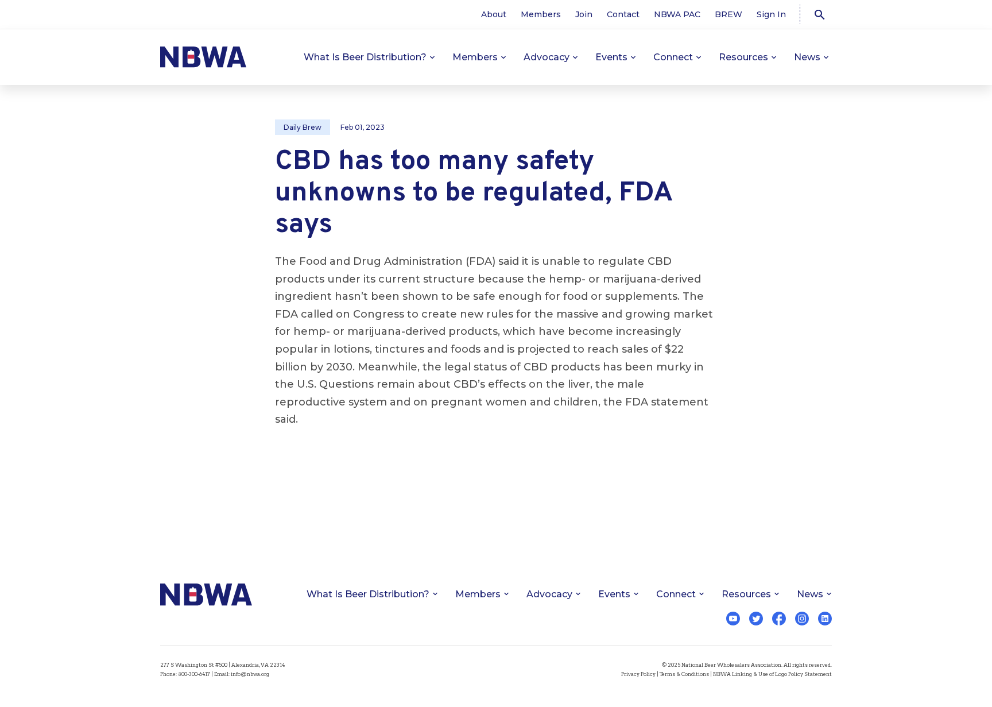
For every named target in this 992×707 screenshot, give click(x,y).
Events (611, 57)
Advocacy (546, 57)
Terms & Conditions (684, 674)
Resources (743, 57)
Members (541, 14)
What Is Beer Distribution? (365, 57)
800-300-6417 (194, 674)
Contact (623, 14)
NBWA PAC (677, 14)
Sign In (771, 14)
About (493, 14)
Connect (673, 57)
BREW (728, 14)
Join (583, 14)
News (807, 57)
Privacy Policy (638, 674)
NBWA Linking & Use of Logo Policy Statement (772, 674)
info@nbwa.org (250, 674)
